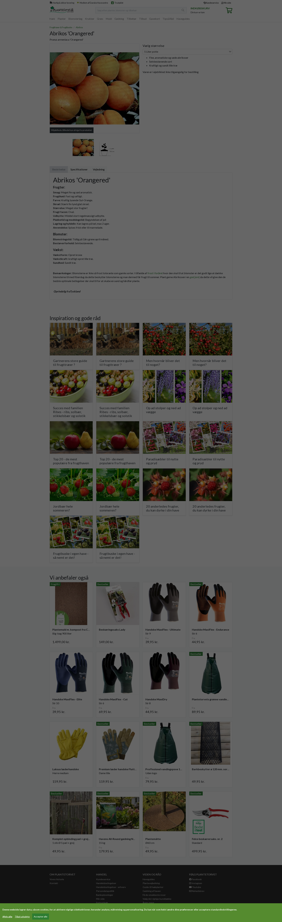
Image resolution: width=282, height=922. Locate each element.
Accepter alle (40, 916)
